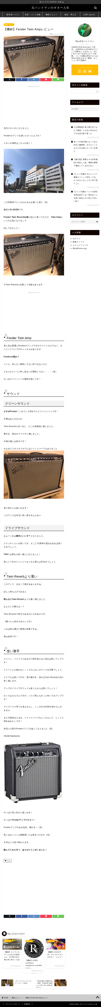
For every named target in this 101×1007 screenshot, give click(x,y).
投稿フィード (78, 242)
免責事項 (27, 1004)
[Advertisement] (34, 106)
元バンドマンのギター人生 (50, 7)
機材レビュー (52, 14)
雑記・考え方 (70, 14)
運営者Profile (12, 14)
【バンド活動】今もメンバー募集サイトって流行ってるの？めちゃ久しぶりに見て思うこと (86, 178)
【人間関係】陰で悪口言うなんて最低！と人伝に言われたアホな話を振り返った (86, 130)
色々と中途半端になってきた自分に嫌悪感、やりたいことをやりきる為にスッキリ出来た (86, 146)
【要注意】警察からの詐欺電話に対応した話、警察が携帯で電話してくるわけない (86, 163)
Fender (8, 861)
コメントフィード (80, 245)
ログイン (77, 238)
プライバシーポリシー (13, 1004)
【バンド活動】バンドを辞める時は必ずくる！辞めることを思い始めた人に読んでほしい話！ (86, 196)
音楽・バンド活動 (33, 14)
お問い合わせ (89, 14)
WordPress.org (79, 248)
